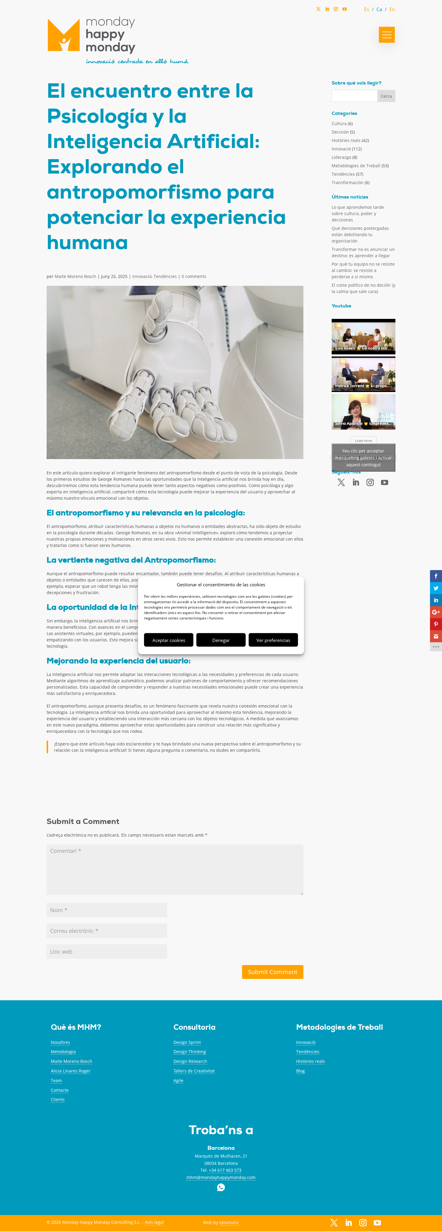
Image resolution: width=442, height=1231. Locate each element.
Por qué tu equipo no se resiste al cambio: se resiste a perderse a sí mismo (363, 270)
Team (56, 1080)
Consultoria (194, 1028)
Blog (300, 1071)
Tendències (165, 276)
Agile (178, 1080)
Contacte (60, 1090)
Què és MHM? (76, 1028)
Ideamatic (229, 1222)
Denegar (221, 640)
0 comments (194, 276)
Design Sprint (187, 1042)
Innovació (142, 276)
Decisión (340, 132)
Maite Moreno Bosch (75, 276)
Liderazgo (341, 157)
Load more (363, 440)
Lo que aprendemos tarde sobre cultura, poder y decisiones (358, 213)
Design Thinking (189, 1051)
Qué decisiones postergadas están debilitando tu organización (360, 234)
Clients (58, 1099)
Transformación (348, 182)
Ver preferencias (273, 640)
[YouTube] (344, 11)
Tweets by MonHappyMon (363, 457)
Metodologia (63, 1051)
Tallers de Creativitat (194, 1071)
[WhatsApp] (353, 11)
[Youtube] (384, 483)
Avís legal (154, 1222)
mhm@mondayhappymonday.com (221, 1177)
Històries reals (346, 140)
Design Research (190, 1061)
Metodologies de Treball (356, 165)
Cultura (339, 123)
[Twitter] (318, 11)
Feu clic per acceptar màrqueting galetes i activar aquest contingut (363, 457)
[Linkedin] (327, 11)
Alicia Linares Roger (71, 1071)
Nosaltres (60, 1042)
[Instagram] (336, 11)
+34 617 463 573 (225, 1170)
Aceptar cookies (168, 640)
